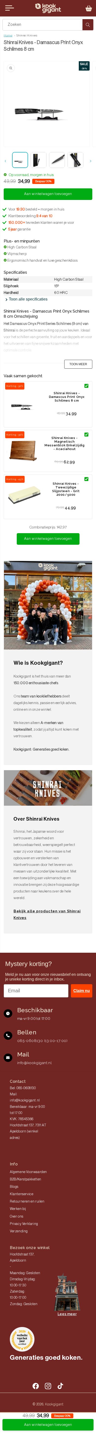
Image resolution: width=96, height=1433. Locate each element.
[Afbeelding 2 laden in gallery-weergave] (38, 160)
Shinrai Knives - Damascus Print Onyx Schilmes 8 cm (67, 396)
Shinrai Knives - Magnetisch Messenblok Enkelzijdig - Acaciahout (64, 443)
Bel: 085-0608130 (23, 1088)
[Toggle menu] (10, 8)
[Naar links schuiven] (5, 161)
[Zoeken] (87, 24)
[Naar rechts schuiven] (90, 161)
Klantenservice (21, 1194)
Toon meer (78, 364)
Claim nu (81, 991)
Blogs (14, 1187)
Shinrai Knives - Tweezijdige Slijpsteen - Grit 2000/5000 (66, 489)
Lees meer (67, 1314)
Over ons (16, 1216)
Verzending (19, 1231)
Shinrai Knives (26, 35)
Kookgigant (54, 1404)
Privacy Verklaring (24, 1224)
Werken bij (18, 1209)
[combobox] (48, 24)
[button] (88, 8)
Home (8, 35)
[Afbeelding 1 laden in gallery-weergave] (20, 160)
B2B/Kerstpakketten (25, 1179)
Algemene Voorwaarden (28, 1172)
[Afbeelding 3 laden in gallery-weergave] (57, 160)
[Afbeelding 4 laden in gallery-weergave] (75, 160)
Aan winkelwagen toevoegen (48, 539)
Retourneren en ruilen (27, 1201)
